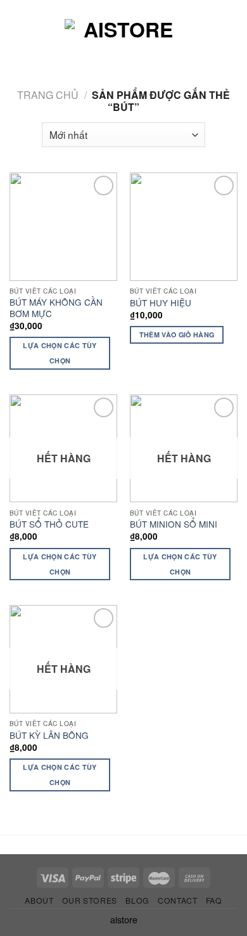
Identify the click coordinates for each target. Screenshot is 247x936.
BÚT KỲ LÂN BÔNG (49, 735)
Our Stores (89, 900)
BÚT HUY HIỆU (160, 303)
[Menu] (21, 41)
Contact (177, 900)
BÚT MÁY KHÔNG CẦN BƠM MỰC (56, 308)
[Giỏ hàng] (231, 41)
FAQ (214, 900)
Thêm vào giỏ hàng (177, 334)
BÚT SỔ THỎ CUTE (49, 524)
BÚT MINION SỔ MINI (173, 524)
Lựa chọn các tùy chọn (59, 353)
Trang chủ (48, 95)
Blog (137, 900)
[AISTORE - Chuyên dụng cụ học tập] (123, 41)
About (39, 900)
